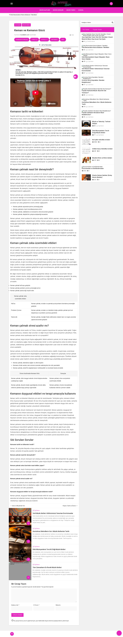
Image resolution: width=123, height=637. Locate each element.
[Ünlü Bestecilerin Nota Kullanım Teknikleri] (95, 45)
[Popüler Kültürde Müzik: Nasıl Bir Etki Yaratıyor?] (96, 89)
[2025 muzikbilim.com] (61, 3)
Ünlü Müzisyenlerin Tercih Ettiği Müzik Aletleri (49, 549)
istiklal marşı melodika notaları (102, 149)
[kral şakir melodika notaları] (86, 144)
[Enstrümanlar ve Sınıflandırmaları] (92, 167)
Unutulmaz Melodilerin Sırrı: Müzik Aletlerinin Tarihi (51, 531)
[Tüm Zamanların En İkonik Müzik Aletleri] (20, 564)
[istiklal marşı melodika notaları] (86, 153)
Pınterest (54, 39)
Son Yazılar (86, 29)
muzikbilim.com (24, 35)
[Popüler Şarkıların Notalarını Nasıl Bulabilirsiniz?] (96, 111)
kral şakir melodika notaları (101, 140)
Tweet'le (34, 39)
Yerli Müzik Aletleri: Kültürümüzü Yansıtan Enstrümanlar (53, 513)
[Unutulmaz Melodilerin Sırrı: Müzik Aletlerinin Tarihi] (20, 543)
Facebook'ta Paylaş (22, 39)
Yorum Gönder (17, 615)
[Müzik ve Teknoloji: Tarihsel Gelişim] (86, 126)
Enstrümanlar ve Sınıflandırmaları (93, 168)
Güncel (80, 10)
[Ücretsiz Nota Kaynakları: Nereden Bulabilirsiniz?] (96, 78)
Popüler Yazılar (97, 29)
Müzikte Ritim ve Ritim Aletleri (102, 158)
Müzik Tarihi (70, 10)
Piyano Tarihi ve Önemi (69, 505)
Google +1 (44, 39)
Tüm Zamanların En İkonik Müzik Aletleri (47, 567)
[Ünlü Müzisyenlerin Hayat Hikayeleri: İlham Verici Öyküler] (96, 55)
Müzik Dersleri (58, 10)
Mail (63, 39)
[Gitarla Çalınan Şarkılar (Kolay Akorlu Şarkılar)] (86, 180)
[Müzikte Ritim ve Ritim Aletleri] (86, 162)
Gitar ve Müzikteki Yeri (18, 505)
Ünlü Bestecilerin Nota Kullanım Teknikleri (23, 15)
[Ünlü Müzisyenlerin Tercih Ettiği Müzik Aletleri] (20, 561)
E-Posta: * (36, 605)
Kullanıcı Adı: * (15, 605)
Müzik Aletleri (45, 10)
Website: (58, 605)
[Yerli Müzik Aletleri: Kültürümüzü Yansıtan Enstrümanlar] (20, 525)
